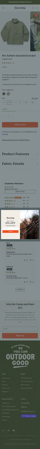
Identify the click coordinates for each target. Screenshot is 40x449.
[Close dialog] (38, 211)
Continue (11, 231)
